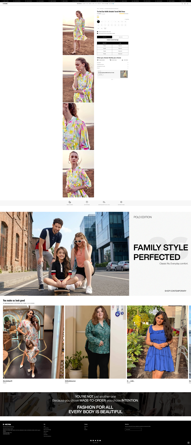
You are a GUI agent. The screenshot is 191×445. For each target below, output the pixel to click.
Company (85, 424)
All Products (102, 8)
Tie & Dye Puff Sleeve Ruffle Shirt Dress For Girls (106, 72)
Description (99, 62)
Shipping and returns (100, 64)
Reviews (85, 429)
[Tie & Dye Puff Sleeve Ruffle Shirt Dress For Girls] (124, 74)
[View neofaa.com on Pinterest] (98, 440)
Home (98, 8)
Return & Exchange (47, 429)
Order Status (46, 431)
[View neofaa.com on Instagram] (91, 440)
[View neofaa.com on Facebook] (93, 440)
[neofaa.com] (5, 3)
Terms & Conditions (47, 436)
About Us (86, 426)
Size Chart (45, 434)
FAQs (44, 426)
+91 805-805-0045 (6, 433)
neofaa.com (96, 442)
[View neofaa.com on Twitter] (95, 440)
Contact (45, 432)
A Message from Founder (101, 66)
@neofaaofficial (9, 303)
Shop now (4, 382)
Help (44, 424)
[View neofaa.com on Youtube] (100, 440)
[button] (121, 13)
